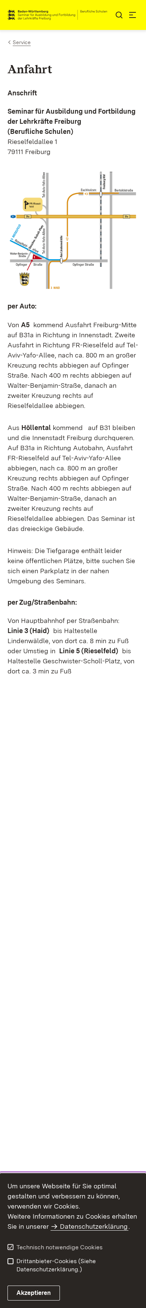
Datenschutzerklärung (94, 1226)
